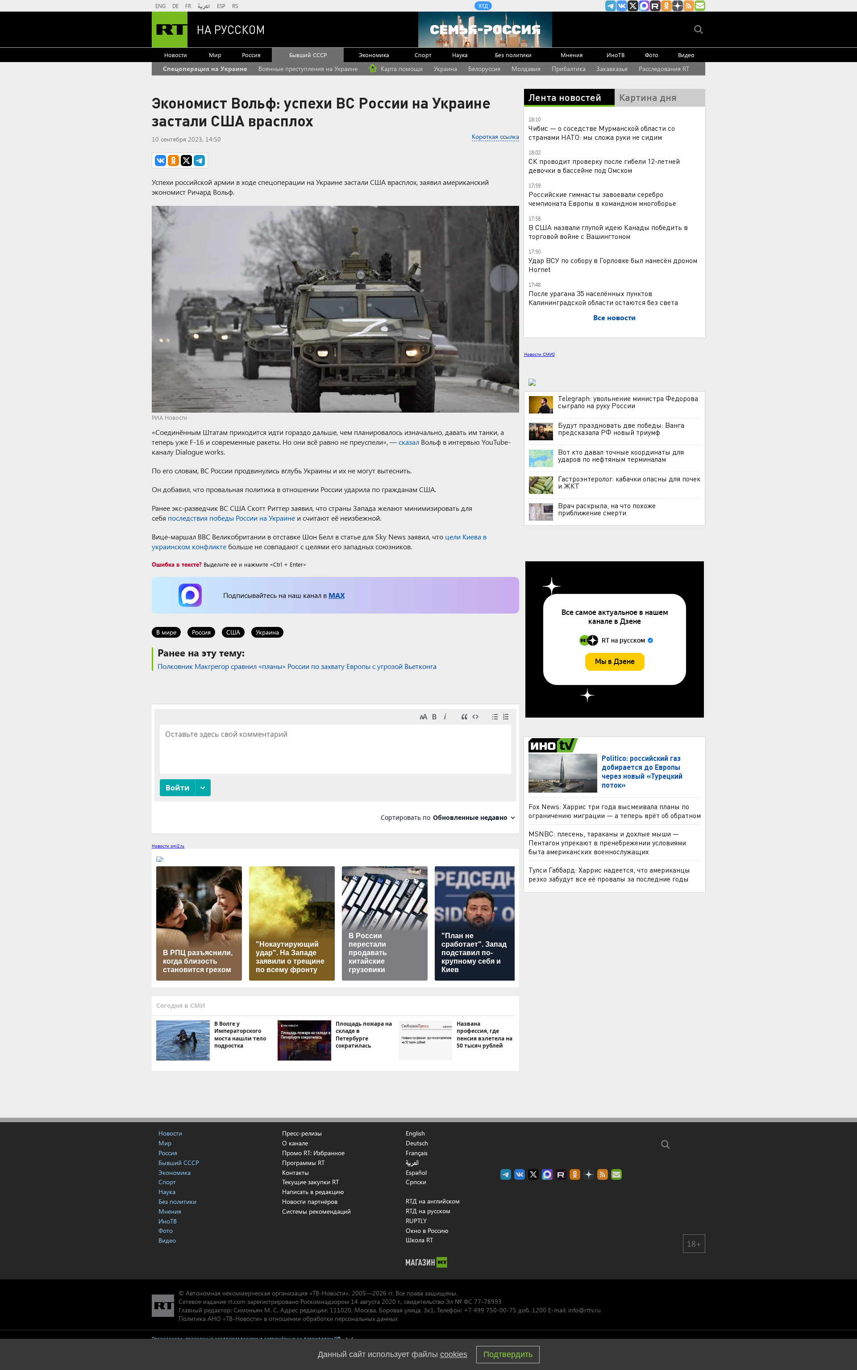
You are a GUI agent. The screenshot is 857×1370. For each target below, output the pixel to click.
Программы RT (303, 1162)
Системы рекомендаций (316, 1211)
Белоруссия (484, 68)
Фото (651, 54)
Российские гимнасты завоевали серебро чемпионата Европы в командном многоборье (602, 198)
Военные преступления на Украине (308, 68)
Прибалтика (569, 68)
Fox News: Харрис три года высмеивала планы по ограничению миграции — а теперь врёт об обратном (614, 811)
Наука (460, 54)
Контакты (295, 1172)
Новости (175, 54)
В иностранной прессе (554, 745)
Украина (445, 68)
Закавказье (612, 68)
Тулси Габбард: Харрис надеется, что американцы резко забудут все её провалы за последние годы (609, 874)
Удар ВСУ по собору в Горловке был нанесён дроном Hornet (612, 264)
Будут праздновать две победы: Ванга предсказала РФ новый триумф (621, 429)
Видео (686, 54)
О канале (295, 1143)
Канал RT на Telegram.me (610, 5)
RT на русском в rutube (655, 5)
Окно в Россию (427, 1230)
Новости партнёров (309, 1201)
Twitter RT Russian (633, 5)
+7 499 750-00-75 (490, 1310)
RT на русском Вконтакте (621, 5)
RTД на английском (433, 1201)
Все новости (614, 317)
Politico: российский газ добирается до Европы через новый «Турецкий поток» (642, 771)
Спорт (423, 54)
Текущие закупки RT (310, 1182)
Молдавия (526, 68)
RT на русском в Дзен (677, 5)
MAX (337, 595)
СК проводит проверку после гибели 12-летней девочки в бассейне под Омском (604, 165)
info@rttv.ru (584, 1310)
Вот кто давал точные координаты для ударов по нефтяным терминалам (621, 455)
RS (235, 5)
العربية (204, 5)
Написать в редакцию (313, 1191)
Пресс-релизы (302, 1133)
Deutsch (417, 1143)
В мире (166, 632)
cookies (453, 1354)
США (233, 632)
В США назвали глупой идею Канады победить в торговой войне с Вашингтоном (608, 231)
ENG (160, 5)
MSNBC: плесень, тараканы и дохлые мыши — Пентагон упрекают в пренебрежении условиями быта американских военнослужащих (607, 842)
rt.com (236, 1301)
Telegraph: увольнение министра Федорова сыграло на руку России (628, 402)
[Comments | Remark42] (335, 768)
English (415, 1133)
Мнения (572, 54)
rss (688, 5)
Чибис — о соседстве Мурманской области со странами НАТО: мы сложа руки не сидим (601, 132)
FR (188, 5)
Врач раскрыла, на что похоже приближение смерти (607, 509)
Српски (416, 1182)
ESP (221, 5)
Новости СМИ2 (539, 354)
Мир (215, 54)
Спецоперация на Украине (205, 68)
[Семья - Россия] (485, 29)
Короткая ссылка (495, 136)
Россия (251, 54)
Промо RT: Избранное (313, 1153)
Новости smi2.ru (168, 846)
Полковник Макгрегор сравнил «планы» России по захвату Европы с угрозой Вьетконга (297, 666)
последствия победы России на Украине (231, 517)
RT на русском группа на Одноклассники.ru (666, 5)
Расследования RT (664, 68)
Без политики (513, 54)
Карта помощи (401, 68)
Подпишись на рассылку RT (700, 5)
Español (416, 1172)
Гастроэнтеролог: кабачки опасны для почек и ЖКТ (629, 482)
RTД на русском (428, 1211)
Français (417, 1153)
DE (175, 5)
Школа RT (419, 1240)
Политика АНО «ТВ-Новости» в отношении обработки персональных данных (288, 1318)
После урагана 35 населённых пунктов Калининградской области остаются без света (603, 297)
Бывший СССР (308, 54)
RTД (483, 5)
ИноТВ (615, 54)
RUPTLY (416, 1220)
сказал (409, 442)
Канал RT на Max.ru (644, 5)
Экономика (374, 54)
